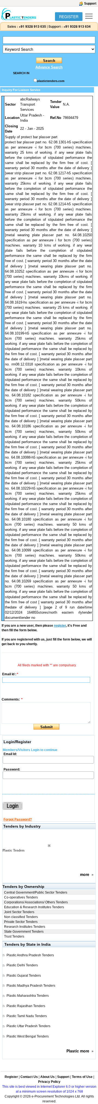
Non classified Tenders (21, 917)
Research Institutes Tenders (24, 927)
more (84, 874)
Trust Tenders (14, 936)
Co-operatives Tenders (21, 897)
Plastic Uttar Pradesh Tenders (28, 1026)
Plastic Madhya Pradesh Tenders (31, 986)
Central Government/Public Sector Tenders (35, 892)
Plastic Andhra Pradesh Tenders (30, 955)
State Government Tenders (24, 931)
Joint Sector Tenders (19, 912)
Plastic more (77, 1050)
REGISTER (68, 16)
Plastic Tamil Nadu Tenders (27, 1016)
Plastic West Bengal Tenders (28, 1036)
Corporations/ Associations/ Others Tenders (36, 902)
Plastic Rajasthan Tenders (26, 1006)
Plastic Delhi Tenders (22, 965)
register (60, 625)
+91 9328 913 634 (77, 26)
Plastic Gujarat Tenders (24, 975)
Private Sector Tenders (21, 922)
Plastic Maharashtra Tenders (28, 996)
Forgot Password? (18, 819)
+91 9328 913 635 (32, 26)
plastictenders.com (51, 81)
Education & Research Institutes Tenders (34, 907)
